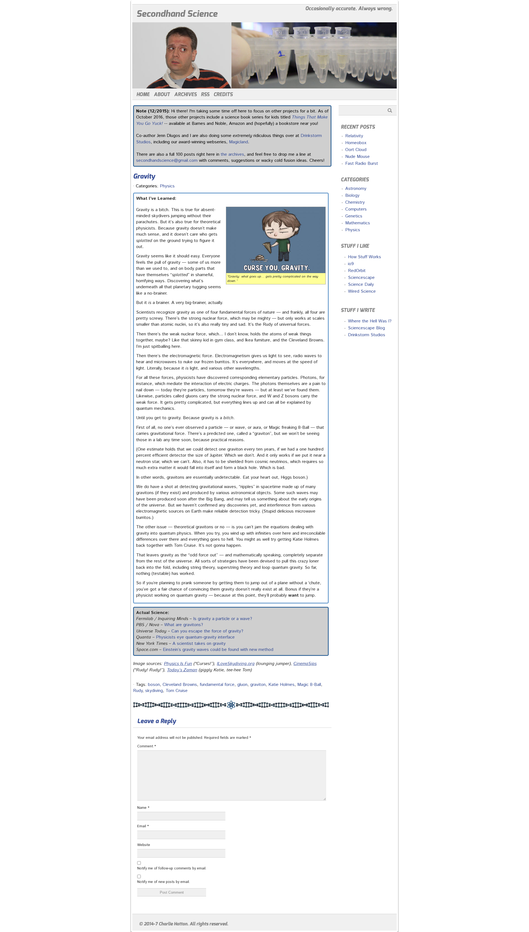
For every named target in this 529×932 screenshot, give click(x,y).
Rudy (137, 691)
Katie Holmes (281, 685)
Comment (146, 746)
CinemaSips (305, 664)
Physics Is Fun (178, 664)
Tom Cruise (177, 691)
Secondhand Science (176, 14)
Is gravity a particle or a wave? (222, 619)
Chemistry (355, 202)
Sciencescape (361, 277)
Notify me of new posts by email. (163, 882)
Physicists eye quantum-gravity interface (195, 637)
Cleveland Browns (180, 685)
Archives (185, 94)
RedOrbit (357, 271)
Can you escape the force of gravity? (207, 631)
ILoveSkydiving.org (236, 664)
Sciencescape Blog (366, 328)
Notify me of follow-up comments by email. (171, 868)
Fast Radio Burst (361, 163)
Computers (356, 209)
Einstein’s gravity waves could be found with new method (218, 650)
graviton (258, 685)
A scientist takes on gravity (199, 643)
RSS (205, 94)
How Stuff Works (364, 257)
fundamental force (217, 685)
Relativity (354, 136)
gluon (242, 685)
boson (154, 685)
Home (143, 94)
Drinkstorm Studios (366, 335)
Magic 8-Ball (309, 685)
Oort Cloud (355, 150)
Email (143, 826)
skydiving (154, 691)
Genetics (353, 216)
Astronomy (355, 188)
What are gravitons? (183, 625)
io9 (351, 264)
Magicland (238, 142)
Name (143, 807)
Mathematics (357, 223)
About (162, 94)
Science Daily (361, 284)
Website (143, 845)
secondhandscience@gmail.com (167, 160)
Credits (223, 94)
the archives (232, 154)
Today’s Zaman (182, 670)
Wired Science (362, 291)
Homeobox (355, 143)
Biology (352, 195)
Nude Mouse (357, 156)
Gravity (144, 176)
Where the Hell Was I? (370, 321)
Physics (167, 186)
